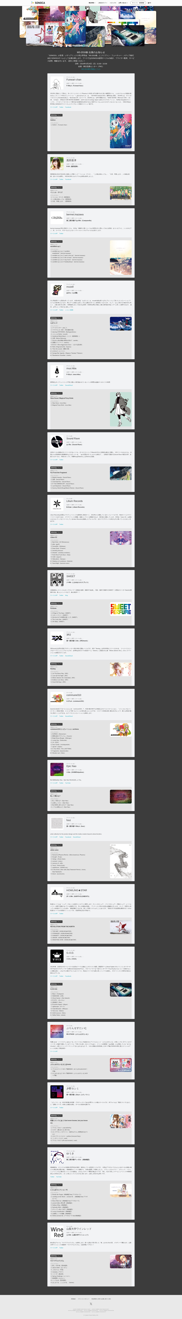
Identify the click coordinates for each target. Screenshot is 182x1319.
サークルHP (53, 107)
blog (66, 595)
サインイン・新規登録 (138, 3)
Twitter (61, 107)
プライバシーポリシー (83, 1299)
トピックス (113, 3)
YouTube (68, 783)
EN (150, 3)
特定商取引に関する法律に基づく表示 (101, 1299)
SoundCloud (69, 385)
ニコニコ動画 (69, 310)
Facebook (68, 107)
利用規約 (73, 1299)
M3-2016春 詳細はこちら (91, 69)
